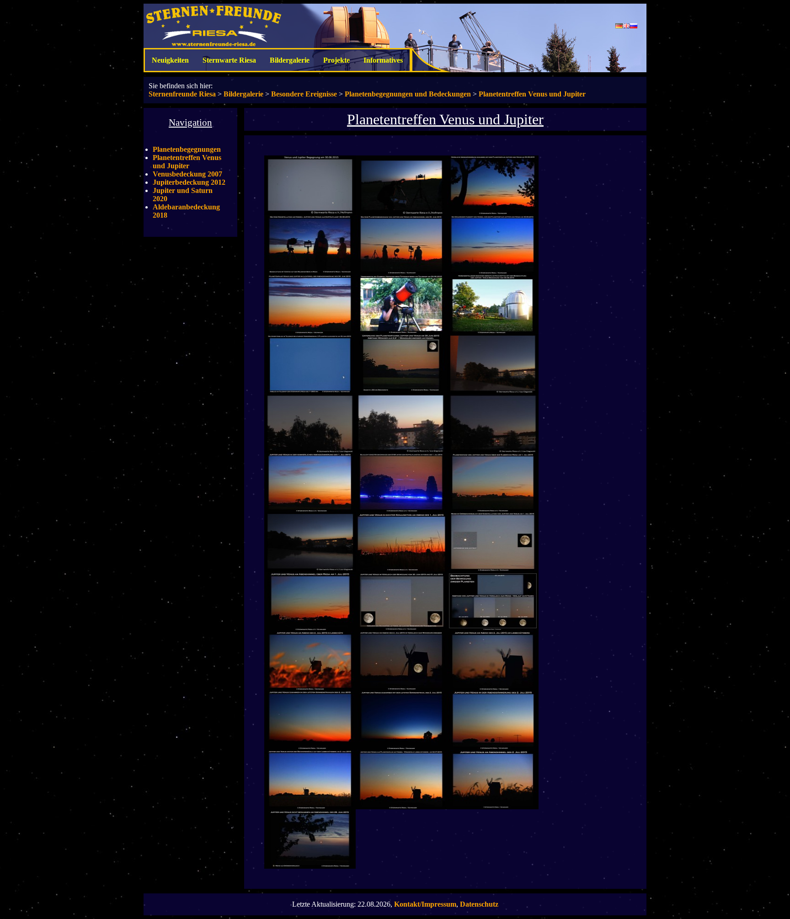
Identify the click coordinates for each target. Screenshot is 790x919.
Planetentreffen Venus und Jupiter (532, 94)
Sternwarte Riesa (229, 60)
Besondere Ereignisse (304, 94)
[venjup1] (310, 212)
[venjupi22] (493, 569)
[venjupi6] (493, 272)
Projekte (336, 60)
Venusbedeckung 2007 (187, 174)
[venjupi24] (401, 628)
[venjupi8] (401, 331)
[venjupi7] (310, 331)
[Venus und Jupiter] (310, 866)
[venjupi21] (401, 569)
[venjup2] (401, 212)
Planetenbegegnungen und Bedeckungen (408, 94)
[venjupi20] (310, 569)
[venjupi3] (493, 212)
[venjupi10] (310, 391)
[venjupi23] (310, 628)
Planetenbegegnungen (187, 149)
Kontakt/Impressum (425, 904)
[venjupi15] (401, 450)
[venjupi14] (310, 450)
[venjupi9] (493, 331)
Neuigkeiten (170, 60)
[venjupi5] (401, 272)
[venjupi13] (493, 391)
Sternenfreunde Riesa (182, 94)
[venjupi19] (493, 509)
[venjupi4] (310, 272)
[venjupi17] (310, 509)
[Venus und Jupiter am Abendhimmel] (493, 628)
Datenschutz (479, 904)
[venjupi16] (493, 450)
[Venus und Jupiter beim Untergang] (401, 391)
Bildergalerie (290, 60)
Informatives (383, 60)
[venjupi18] (401, 509)
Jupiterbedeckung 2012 (189, 182)
